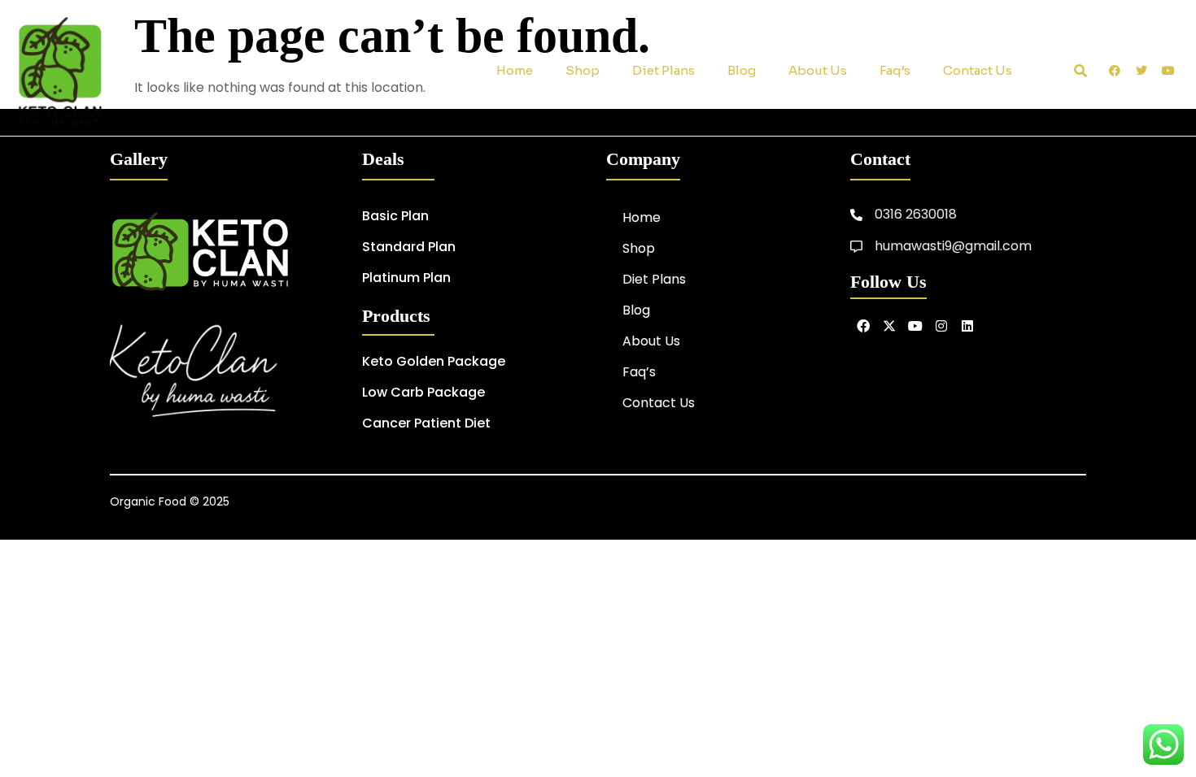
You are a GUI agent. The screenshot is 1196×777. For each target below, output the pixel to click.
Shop (582, 70)
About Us (817, 70)
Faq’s (895, 70)
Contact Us (977, 70)
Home (514, 70)
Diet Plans (663, 70)
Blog (741, 70)
